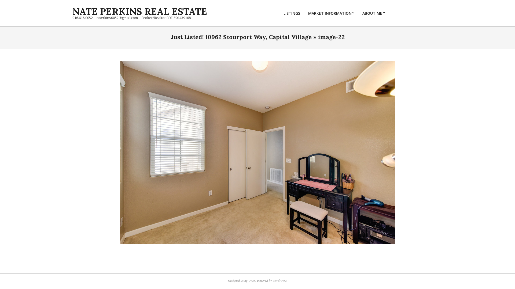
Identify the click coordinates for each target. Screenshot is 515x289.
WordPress (280, 280)
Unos (251, 280)
